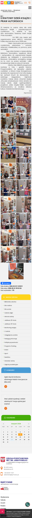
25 (12, 439)
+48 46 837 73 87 (29, 3)
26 (16, 439)
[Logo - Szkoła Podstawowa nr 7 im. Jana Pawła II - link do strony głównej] (12, 3)
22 (28, 437)
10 (7, 434)
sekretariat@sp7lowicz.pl (26, 3)
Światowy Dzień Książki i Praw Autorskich (16, 20)
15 (28, 434)
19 (16, 437)
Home (9, 10)
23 (3, 439)
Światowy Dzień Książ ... (8, 11)
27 (20, 439)
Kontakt (3, 509)
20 (20, 437)
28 (24, 439)
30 (3, 442)
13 (20, 434)
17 (7, 437)
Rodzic (3, 506)
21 (24, 437)
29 (28, 439)
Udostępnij (7, 283)
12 (16, 434)
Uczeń (3, 503)
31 (7, 442)
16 (3, 437)
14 (24, 434)
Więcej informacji (5, 386)
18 (11, 437)
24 (7, 439)
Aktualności (16, 10)
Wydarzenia (5, 497)
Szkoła (3, 500)
